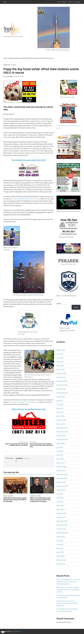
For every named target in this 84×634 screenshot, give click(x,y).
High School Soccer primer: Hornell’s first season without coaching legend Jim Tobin (68, 589)
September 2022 (62, 533)
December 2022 (62, 521)
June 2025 (60, 404)
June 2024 (60, 451)
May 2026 (60, 362)
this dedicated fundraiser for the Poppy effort (24, 402)
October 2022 (61, 529)
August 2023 (61, 490)
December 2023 (62, 474)
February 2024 (61, 467)
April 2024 (60, 459)
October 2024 (61, 436)
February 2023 (61, 513)
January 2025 (61, 424)
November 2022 (62, 525)
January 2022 (61, 564)
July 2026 (60, 354)
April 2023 (60, 506)
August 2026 (61, 350)
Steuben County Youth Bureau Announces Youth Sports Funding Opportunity (67, 603)
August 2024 (61, 443)
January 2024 (61, 471)
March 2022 (61, 556)
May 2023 (60, 502)
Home (59, 2)
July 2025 (60, 401)
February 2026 (61, 373)
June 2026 (60, 358)
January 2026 (61, 377)
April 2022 (60, 552)
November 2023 (62, 478)
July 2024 (60, 447)
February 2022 (61, 560)
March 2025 (61, 416)
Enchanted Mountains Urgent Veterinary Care (24, 199)
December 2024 (62, 428)
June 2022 (60, 544)
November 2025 (62, 385)
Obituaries (64, 2)
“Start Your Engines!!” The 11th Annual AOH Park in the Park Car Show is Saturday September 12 (68, 581)
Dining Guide (78, 2)
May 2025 (60, 408)
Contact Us (70, 2)
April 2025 (60, 412)
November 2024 (62, 432)
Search (59, 303)
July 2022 (60, 541)
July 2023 (60, 494)
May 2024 (60, 455)
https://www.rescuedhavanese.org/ (29, 409)
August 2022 (61, 537)
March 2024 (61, 463)
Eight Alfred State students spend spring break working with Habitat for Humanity (14, 499)
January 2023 (61, 517)
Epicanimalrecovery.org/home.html (29, 160)
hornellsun (10, 76)
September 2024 (62, 439)
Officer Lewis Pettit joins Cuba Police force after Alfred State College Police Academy (40, 499)
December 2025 (62, 381)
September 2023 (62, 486)
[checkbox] (3, 631)
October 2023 (61, 482)
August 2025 (61, 397)
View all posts (27, 458)
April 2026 (60, 366)
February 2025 (61, 420)
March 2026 (61, 369)
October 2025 (61, 389)
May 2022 (60, 548)
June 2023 (60, 498)
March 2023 (61, 509)
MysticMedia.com (16, 631)
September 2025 (62, 393)
